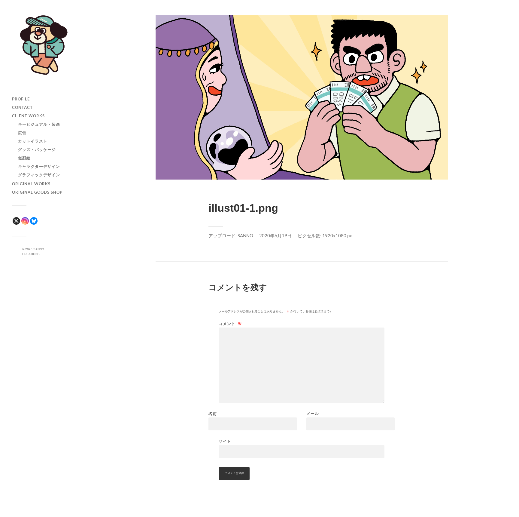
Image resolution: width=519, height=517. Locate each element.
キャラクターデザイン (39, 166)
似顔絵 (24, 157)
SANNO (245, 235)
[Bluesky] (34, 221)
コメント (230, 324)
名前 (212, 414)
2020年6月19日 (275, 235)
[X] (16, 221)
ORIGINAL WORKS (31, 183)
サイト (225, 441)
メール (312, 414)
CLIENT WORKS (28, 115)
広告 (22, 132)
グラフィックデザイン (39, 174)
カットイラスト (32, 141)
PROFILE (21, 99)
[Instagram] (25, 221)
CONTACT (22, 107)
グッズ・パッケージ (37, 149)
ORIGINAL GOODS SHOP (37, 192)
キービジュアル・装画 (39, 124)
